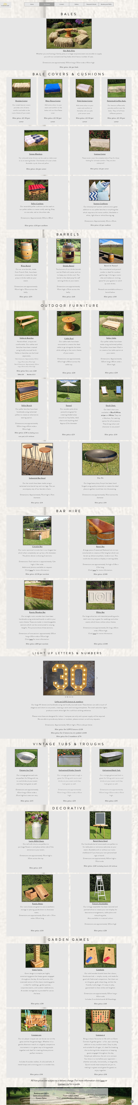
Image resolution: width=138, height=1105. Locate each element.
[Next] (97, 678)
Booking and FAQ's (41, 1093)
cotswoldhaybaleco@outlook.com (73, 1098)
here (94, 570)
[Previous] (41, 678)
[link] (132, 1101)
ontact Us (64, 1084)
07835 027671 (73, 1095)
